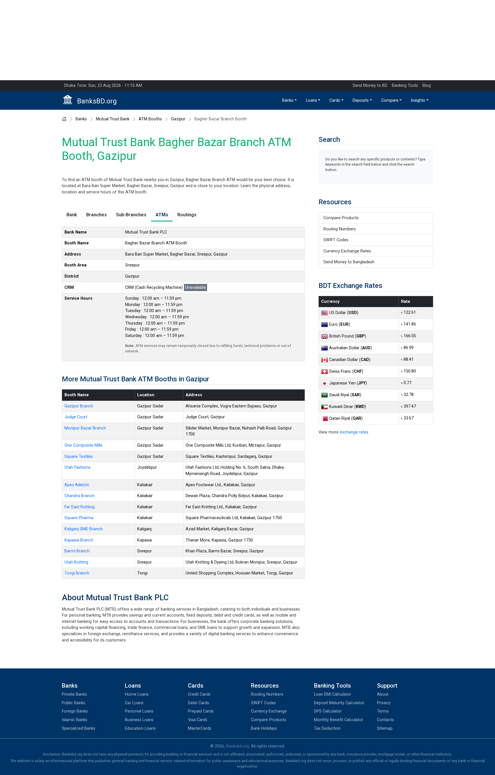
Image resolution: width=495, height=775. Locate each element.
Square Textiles (78, 456)
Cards (334, 100)
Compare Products (341, 217)
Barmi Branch (77, 551)
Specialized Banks (78, 728)
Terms (383, 711)
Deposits (361, 100)
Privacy (383, 703)
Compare (389, 100)
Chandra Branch (79, 495)
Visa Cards (197, 719)
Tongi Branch (76, 573)
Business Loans (139, 719)
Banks (287, 100)
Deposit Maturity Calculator (339, 703)
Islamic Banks (74, 719)
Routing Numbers (339, 229)
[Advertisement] (247, 40)
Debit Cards (198, 703)
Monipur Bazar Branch (85, 428)
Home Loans (137, 694)
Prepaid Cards (201, 711)
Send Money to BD (370, 85)
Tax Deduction (327, 728)
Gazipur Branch (78, 406)
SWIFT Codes (335, 240)
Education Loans (140, 728)
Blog (427, 85)
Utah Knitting (76, 562)
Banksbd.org (237, 746)
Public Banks (73, 703)
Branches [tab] (96, 214)
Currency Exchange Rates (347, 251)
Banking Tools (405, 85)
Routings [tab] (187, 214)
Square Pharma (78, 517)
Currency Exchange (269, 711)
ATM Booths (150, 119)
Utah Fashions (77, 467)
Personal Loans (139, 711)
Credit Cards (199, 694)
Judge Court (75, 417)
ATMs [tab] (162, 214)
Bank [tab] (71, 214)
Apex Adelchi (76, 484)
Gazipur (178, 119)
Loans (311, 100)
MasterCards (199, 728)
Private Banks (74, 694)
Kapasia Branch (78, 540)
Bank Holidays (264, 728)
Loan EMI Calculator (332, 694)
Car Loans (134, 703)
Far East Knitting (79, 507)
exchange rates (354, 432)
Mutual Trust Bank (112, 119)
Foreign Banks (75, 711)
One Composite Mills (83, 445)
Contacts (385, 719)
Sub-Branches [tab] (131, 214)
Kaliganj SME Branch (83, 529)
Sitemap (384, 728)
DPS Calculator (328, 711)
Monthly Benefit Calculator (338, 719)
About (382, 694)
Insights (418, 100)
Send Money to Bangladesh (348, 262)
